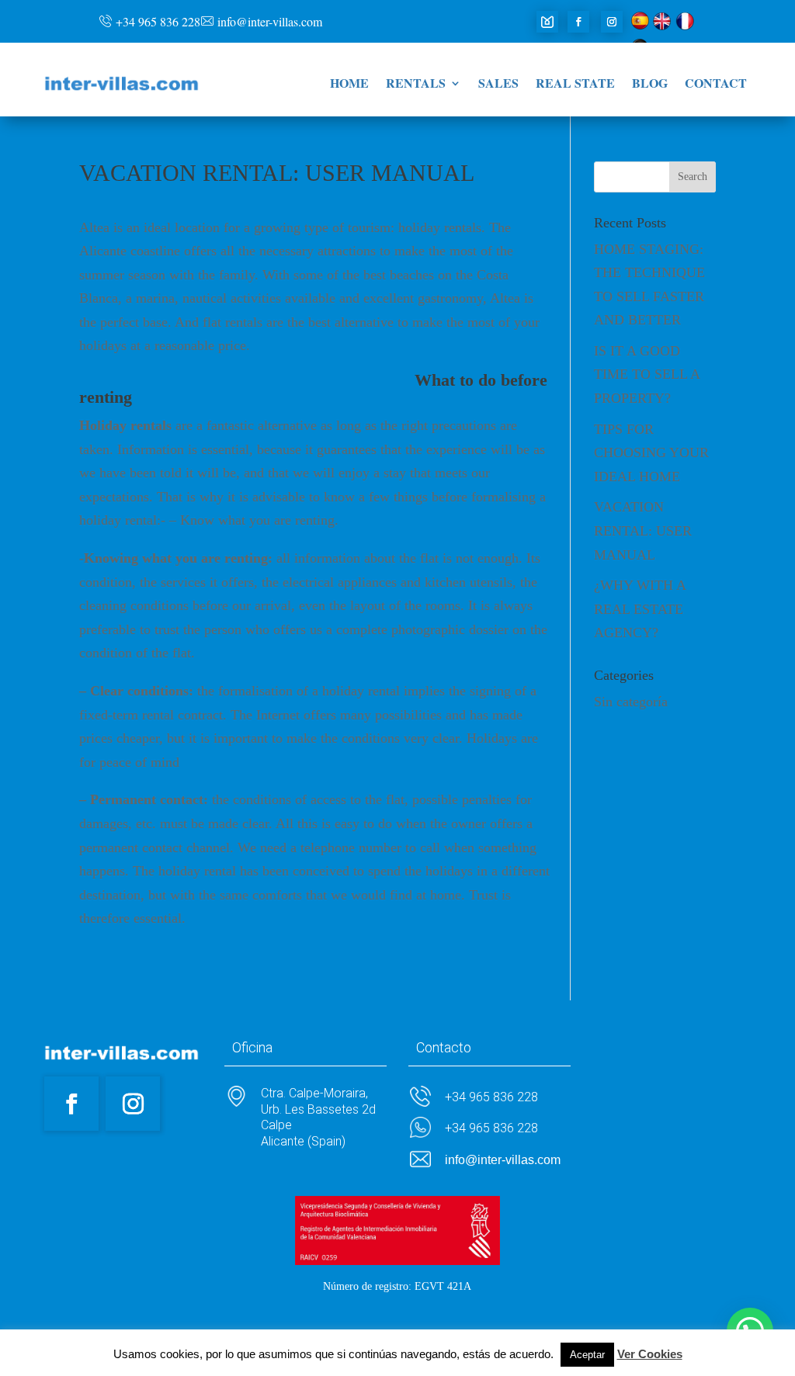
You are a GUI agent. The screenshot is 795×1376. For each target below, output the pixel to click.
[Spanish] (639, 25)
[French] (684, 25)
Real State (575, 85)
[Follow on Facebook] (578, 22)
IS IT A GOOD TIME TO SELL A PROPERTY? (647, 374)
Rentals (416, 85)
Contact (716, 85)
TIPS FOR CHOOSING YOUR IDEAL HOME (651, 452)
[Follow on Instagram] (612, 22)
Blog (650, 85)
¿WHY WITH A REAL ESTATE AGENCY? (640, 608)
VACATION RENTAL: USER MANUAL (643, 530)
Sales (498, 85)
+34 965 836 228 (158, 21)
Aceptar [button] (587, 1354)
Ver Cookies (649, 1353)
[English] (662, 25)
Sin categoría (631, 701)
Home (349, 85)
